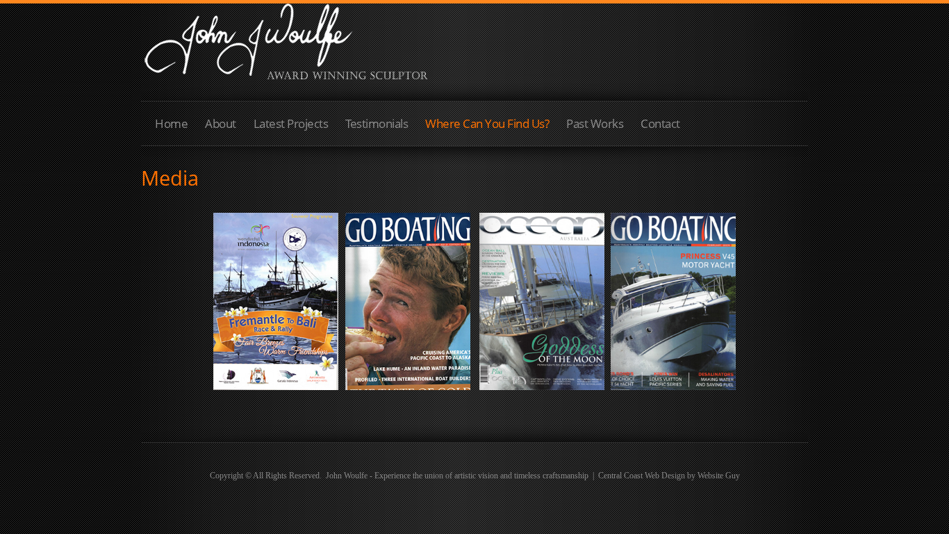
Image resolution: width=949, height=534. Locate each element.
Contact (660, 123)
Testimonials (376, 123)
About (220, 123)
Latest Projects (291, 123)
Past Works (594, 123)
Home (171, 123)
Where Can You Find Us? (487, 123)
